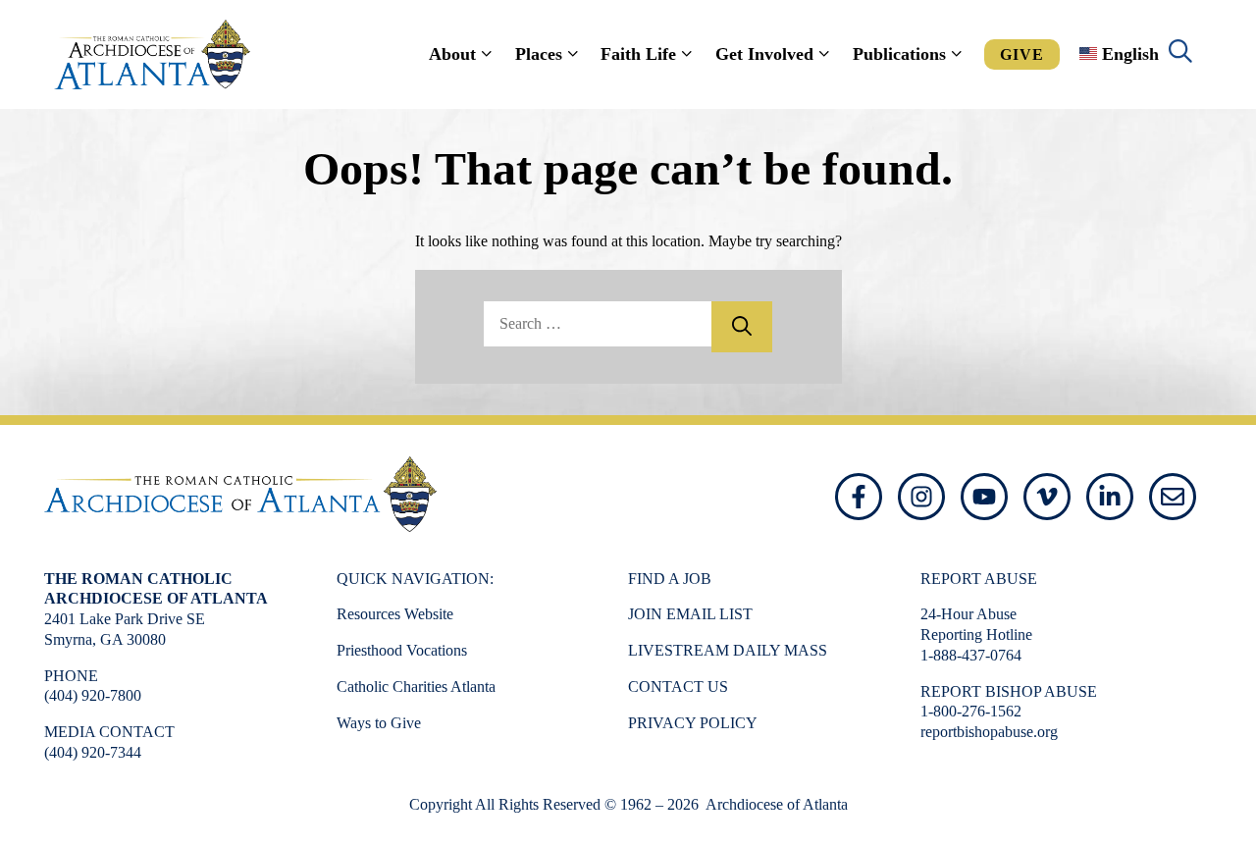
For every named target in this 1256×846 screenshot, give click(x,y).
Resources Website (395, 614)
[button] (1180, 54)
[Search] (741, 326)
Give (1022, 54)
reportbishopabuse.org (989, 731)
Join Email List (690, 614)
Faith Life (638, 54)
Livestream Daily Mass (727, 650)
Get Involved (764, 54)
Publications (899, 54)
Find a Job (669, 578)
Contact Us (678, 686)
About (452, 54)
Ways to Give (379, 722)
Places (538, 54)
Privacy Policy (693, 722)
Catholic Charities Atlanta (416, 686)
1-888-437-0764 (970, 655)
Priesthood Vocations (402, 650)
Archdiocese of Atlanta (775, 804)
